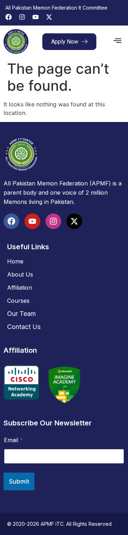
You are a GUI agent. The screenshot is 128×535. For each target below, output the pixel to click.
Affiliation (19, 287)
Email (13, 440)
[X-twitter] (49, 17)
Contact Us (24, 326)
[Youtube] (35, 17)
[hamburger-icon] (117, 41)
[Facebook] (8, 17)
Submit (19, 481)
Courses (18, 300)
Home (15, 261)
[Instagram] (22, 17)
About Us (20, 274)
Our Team (21, 313)
